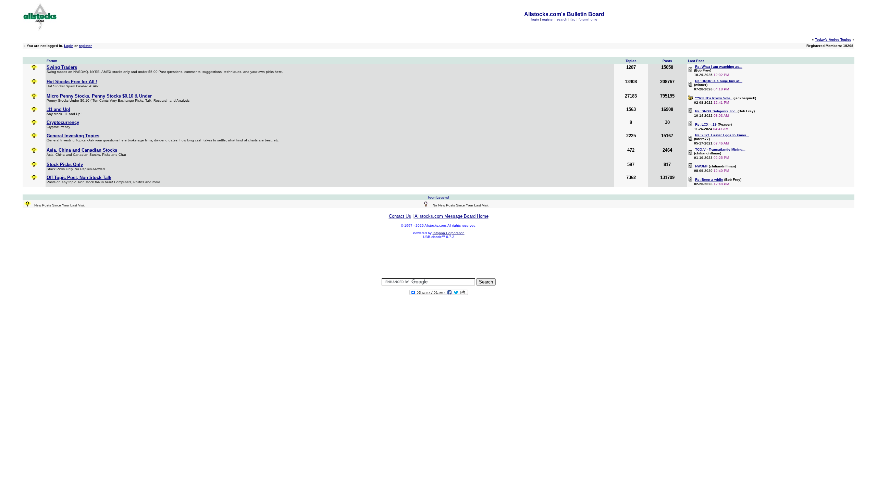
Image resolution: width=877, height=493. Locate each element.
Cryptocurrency (63, 122)
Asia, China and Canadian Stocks (82, 150)
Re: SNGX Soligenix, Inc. (716, 111)
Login (68, 46)
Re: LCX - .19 (706, 124)
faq (573, 19)
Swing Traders (62, 67)
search (562, 19)
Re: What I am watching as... (718, 66)
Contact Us (400, 216)
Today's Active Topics (833, 39)
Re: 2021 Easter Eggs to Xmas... (722, 135)
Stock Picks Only (65, 164)
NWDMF (701, 166)
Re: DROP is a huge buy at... (718, 81)
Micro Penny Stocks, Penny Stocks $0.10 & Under (99, 96)
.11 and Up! (58, 109)
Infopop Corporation (449, 233)
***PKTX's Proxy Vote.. (713, 98)
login (535, 19)
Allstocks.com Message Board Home (452, 216)
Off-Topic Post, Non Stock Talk (79, 177)
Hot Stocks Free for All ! (72, 81)
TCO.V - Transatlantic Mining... (720, 149)
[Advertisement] (438, 258)
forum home (588, 19)
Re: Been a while (709, 179)
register (548, 19)
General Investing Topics (73, 135)
